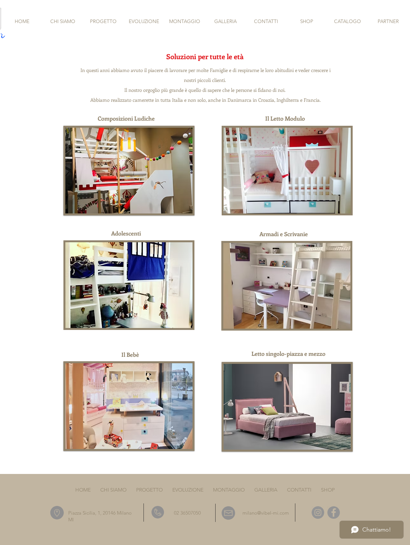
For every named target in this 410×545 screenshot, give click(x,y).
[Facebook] (333, 512)
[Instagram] (318, 512)
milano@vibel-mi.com (265, 513)
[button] (128, 170)
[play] (177, 207)
